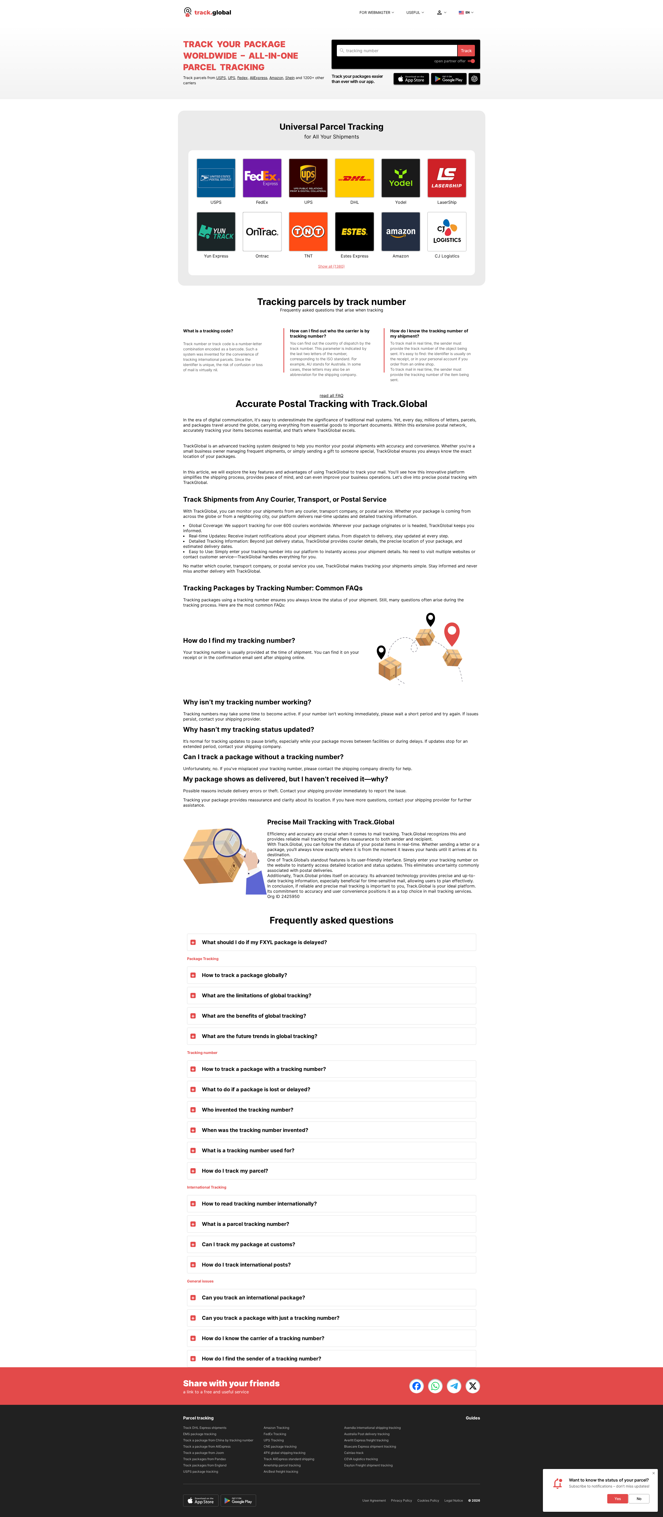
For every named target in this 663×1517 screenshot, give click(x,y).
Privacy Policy (401, 1500)
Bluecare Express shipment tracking (370, 1446)
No (639, 1498)
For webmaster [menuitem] (375, 12)
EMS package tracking (199, 1434)
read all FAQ (331, 395)
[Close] (653, 1473)
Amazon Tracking (276, 1428)
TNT (308, 256)
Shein (290, 77)
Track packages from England (204, 1465)
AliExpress (258, 77)
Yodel (400, 202)
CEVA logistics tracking (361, 1459)
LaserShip (447, 202)
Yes (618, 1498)
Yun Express (216, 256)
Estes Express (354, 256)
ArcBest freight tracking (281, 1471)
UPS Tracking (274, 1440)
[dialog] (600, 1490)
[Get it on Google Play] (449, 79)
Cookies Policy (428, 1500)
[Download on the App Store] (411, 79)
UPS (231, 77)
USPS (221, 77)
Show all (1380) (331, 266)
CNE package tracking (280, 1446)
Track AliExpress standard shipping (289, 1459)
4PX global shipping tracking (284, 1453)
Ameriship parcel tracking (282, 1465)
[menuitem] (208, 12)
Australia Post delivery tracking (366, 1434)
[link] (416, 1386)
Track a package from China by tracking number (218, 1440)
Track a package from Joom (203, 1453)
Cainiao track (354, 1453)
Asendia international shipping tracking (372, 1428)
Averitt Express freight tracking (366, 1440)
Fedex (242, 77)
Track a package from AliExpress (207, 1446)
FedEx (262, 202)
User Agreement (374, 1500)
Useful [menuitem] (413, 12)
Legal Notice (453, 1500)
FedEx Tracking (275, 1434)
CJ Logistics (447, 256)
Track (466, 50)
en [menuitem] (468, 12)
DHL (354, 202)
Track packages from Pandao (204, 1459)
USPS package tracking (200, 1471)
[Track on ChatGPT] (474, 79)
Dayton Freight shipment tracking (368, 1465)
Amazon (276, 77)
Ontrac (262, 256)
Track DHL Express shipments (204, 1428)
